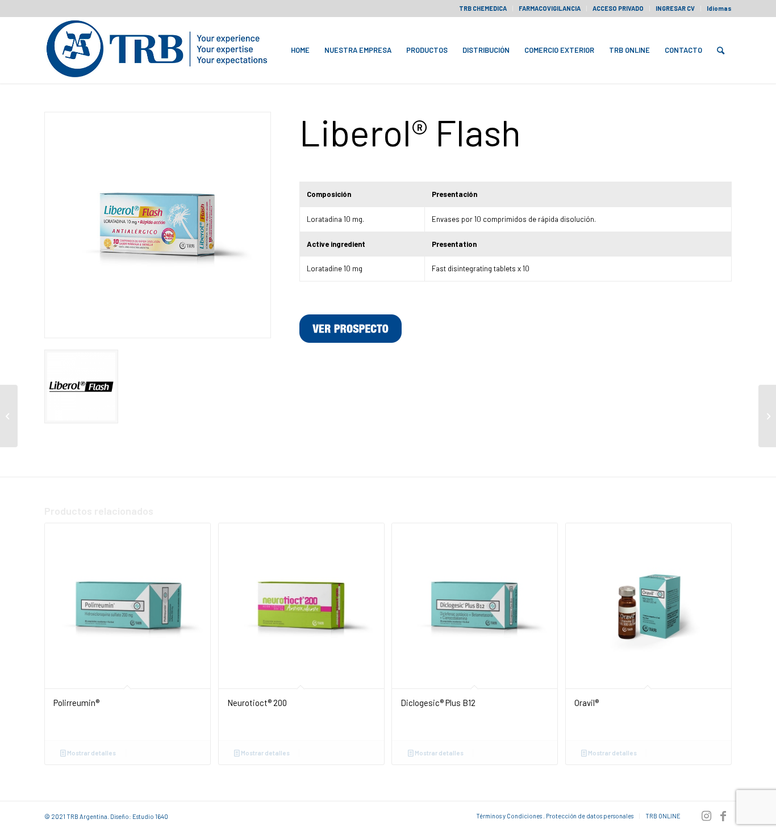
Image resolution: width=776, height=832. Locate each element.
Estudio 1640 (150, 816)
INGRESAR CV (675, 8)
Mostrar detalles (91, 753)
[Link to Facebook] (723, 815)
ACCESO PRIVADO (618, 8)
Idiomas (719, 8)
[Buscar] (721, 49)
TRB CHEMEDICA (483, 8)
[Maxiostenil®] (767, 416)
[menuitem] (483, 8)
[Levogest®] (9, 416)
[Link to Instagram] (706, 815)
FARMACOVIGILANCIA (550, 8)
